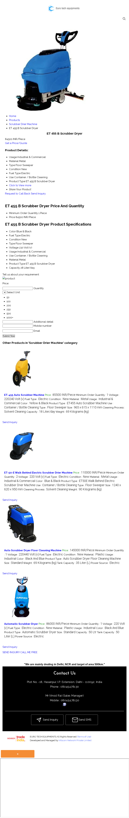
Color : (34, 403)
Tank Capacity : (73, 563)
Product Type (17, 263)
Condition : (59, 399)
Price (12, 217)
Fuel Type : (36, 399)
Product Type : (78, 403)
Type (12, 243)
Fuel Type (15, 235)
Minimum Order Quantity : (92, 394)
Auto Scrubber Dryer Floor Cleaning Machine (32, 550)
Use (11, 255)
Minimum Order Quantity (23, 213)
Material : (79, 399)
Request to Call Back (17, 193)
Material (13, 259)
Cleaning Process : (46, 489)
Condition (15, 239)
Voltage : (31, 476)
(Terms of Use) (84, 736)
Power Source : (105, 563)
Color (12, 231)
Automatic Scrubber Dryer (21, 623)
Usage (13, 251)
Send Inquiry (38, 193)
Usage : (84, 628)
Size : (84, 407)
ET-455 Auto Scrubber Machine (24, 394)
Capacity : (41, 411)
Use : (56, 485)
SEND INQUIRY (11, 652)
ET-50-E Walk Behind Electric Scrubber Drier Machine (38, 472)
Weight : (72, 411)
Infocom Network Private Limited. (75, 740)
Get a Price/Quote (16, 143)
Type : (53, 407)
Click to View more (20, 185)
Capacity (14, 267)
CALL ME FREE (28, 652)
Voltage (13, 247)
